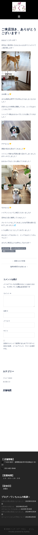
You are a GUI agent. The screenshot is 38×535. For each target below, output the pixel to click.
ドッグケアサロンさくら (18, 248)
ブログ (5, 378)
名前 (5, 311)
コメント (7, 293)
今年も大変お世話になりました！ (13, 501)
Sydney (27, 532)
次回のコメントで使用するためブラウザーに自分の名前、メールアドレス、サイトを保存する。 (19, 346)
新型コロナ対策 (19, 261)
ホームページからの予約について (13, 517)
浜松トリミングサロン (9, 251)
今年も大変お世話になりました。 (13, 512)
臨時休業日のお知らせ (18, 267)
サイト (5, 331)
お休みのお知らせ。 (8, 506)
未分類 (5, 382)
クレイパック (5, 248)
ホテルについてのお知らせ (10, 509)
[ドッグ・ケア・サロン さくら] (19, 7)
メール (6, 321)
